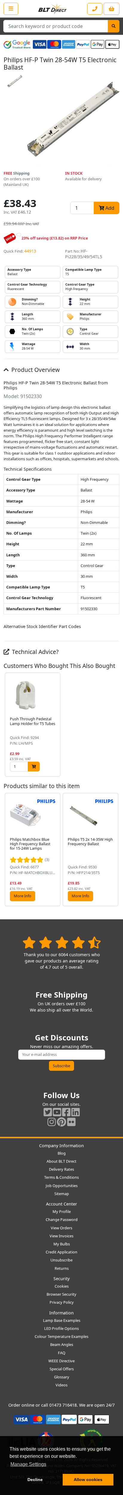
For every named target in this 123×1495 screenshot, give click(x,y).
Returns (62, 1268)
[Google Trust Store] (17, 44)
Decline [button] (35, 1479)
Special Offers (62, 1369)
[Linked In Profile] (75, 1112)
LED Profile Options (61, 1328)
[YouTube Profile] (57, 1112)
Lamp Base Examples (61, 1320)
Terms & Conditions (61, 1177)
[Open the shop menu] (11, 9)
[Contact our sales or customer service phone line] (94, 9)
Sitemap (61, 1193)
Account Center (61, 1204)
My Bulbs (61, 1244)
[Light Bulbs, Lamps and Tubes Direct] (52, 9)
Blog (62, 1153)
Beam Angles (61, 1344)
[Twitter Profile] (48, 1112)
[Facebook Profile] (66, 1112)
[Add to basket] (34, 766)
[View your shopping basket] (111, 9)
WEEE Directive (61, 1360)
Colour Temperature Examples (61, 1336)
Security (61, 1278)
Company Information (61, 1145)
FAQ (61, 1352)
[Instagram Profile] (51, 1121)
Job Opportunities (62, 1185)
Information (61, 1313)
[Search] (113, 26)
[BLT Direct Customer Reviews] (61, 942)
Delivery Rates (61, 1169)
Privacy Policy (62, 1302)
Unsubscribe (61, 1260)
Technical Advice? (34, 652)
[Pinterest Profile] (61, 1121)
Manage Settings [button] (28, 1464)
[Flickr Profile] (71, 1121)
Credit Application (61, 1252)
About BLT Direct (61, 1161)
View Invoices (61, 1236)
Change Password (62, 1219)
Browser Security (61, 1294)
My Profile (62, 1211)
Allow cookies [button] (88, 1479)
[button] (114, 724)
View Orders (61, 1228)
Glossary (61, 1377)
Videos (61, 1385)
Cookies (62, 1286)
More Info (22, 895)
